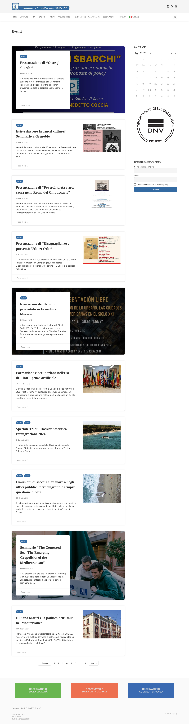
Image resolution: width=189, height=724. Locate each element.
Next (93, 663)
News (52, 17)
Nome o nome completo (144, 167)
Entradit (122, 17)
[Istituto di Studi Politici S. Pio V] (41, 6)
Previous (45, 663)
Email (136, 176)
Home (14, 17)
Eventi (23, 56)
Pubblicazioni (39, 17)
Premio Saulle (64, 17)
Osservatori (108, 17)
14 (85, 663)
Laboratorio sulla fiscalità (87, 17)
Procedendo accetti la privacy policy (152, 184)
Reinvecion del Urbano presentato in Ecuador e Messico (38, 309)
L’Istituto (24, 17)
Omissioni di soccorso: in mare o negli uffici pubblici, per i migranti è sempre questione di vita (45, 487)
